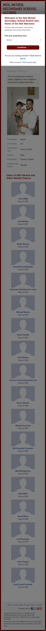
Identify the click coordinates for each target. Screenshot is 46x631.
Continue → (23, 47)
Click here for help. (29, 62)
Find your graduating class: (16, 36)
